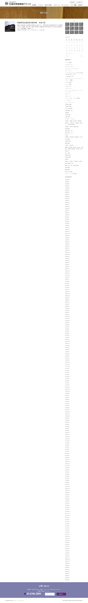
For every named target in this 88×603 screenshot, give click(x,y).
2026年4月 (67, 188)
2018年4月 (67, 358)
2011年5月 (67, 526)
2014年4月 (67, 453)
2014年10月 (67, 441)
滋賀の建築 (67, 143)
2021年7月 (67, 279)
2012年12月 (67, 486)
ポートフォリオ (65, 5)
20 (79, 48)
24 (71, 50)
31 (71, 53)
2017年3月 (67, 380)
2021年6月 (67, 281)
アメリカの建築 (68, 62)
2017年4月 (67, 378)
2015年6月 (67, 424)
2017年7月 (67, 372)
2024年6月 (67, 219)
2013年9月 (67, 467)
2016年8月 (67, 395)
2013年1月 (67, 484)
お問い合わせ (49, 594)
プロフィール (57, 5)
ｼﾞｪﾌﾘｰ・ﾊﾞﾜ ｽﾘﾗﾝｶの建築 (70, 173)
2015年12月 (67, 412)
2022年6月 (67, 260)
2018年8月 (67, 349)
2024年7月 (67, 217)
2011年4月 (67, 528)
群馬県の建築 (68, 155)
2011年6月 (67, 523)
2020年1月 (67, 314)
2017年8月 (67, 370)
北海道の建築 (68, 114)
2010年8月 (67, 544)
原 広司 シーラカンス (70, 118)
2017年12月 (67, 362)
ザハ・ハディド (68, 70)
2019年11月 (67, 318)
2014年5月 (67, 451)
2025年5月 (67, 204)
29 (66, 53)
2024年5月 (67, 221)
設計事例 (34, 5)
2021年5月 (67, 283)
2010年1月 (67, 557)
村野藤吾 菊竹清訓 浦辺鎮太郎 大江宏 (73, 137)
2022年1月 (67, 268)
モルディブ (67, 94)
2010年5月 (67, 548)
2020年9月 (67, 297)
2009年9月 (67, 565)
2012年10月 (67, 490)
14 (82, 45)
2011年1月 (67, 534)
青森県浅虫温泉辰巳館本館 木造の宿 (31, 22)
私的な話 (67, 151)
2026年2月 (67, 192)
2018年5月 (67, 356)
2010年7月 (67, 546)
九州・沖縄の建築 (68, 108)
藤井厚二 (67, 159)
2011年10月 (67, 515)
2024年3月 (67, 225)
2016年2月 (67, 407)
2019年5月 (67, 331)
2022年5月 (67, 262)
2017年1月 (67, 385)
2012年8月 (67, 494)
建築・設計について (36, 29)
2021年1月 (67, 289)
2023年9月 (67, 235)
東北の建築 (42, 29)
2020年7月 (67, 302)
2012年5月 (67, 501)
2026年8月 (67, 179)
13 (79, 45)
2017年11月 (67, 364)
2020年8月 (67, 300)
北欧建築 (67, 112)
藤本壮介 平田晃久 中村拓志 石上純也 (73, 161)
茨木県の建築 (68, 157)
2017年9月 (67, 368)
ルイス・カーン (68, 96)
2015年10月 (67, 416)
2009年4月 (67, 575)
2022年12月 (67, 250)
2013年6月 (67, 474)
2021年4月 (67, 285)
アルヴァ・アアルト (69, 66)
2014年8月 (67, 445)
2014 (74, 21)
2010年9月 (67, 542)
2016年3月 (67, 405)
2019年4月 (67, 333)
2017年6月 (67, 374)
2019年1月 (67, 339)
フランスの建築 (68, 82)
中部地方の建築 (68, 106)
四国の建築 (67, 128)
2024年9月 (67, 212)
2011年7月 (67, 521)
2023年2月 (67, 246)
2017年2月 (67, 382)
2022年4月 (67, 264)
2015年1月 (67, 434)
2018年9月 (67, 347)
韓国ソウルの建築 (68, 171)
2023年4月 (67, 242)
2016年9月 (67, 393)
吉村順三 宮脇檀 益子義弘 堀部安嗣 (73, 121)
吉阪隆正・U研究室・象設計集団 (71, 126)
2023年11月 (67, 231)
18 (74, 48)
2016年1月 (67, 409)
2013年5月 (67, 476)
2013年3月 (67, 480)
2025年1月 (67, 210)
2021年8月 (67, 277)
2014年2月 (67, 457)
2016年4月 (67, 403)
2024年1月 (67, 229)
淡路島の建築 (68, 141)
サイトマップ (21, 600)
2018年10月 (67, 345)
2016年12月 (67, 387)
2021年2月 (67, 287)
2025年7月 (67, 200)
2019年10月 (67, 320)
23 (69, 50)
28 (82, 50)
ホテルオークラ (68, 86)
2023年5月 (67, 239)
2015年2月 (67, 432)
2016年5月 (67, 401)
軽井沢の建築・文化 (69, 163)
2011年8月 (67, 519)
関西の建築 (67, 169)
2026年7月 (67, 181)
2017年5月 (67, 376)
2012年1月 (67, 509)
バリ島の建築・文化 (69, 76)
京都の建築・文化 (68, 110)
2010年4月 (67, 550)
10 (71, 45)
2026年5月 (67, 186)
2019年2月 (67, 337)
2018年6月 (67, 353)
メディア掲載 (73, 5)
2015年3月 (67, 430)
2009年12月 (67, 559)
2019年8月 (67, 324)
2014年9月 (67, 443)
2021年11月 (67, 273)
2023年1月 (67, 248)
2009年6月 (67, 571)
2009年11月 (67, 561)
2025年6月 (67, 202)
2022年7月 (67, 258)
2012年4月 (67, 503)
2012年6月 (67, 499)
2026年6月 (67, 183)
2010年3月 (67, 553)
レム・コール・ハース (69, 102)
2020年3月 (67, 310)
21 (82, 48)
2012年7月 (67, 496)
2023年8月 (67, 237)
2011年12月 (67, 511)
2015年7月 (67, 422)
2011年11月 (67, 513)
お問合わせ (79, 2)
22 (66, 50)
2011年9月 (67, 517)
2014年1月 (67, 459)
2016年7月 (67, 397)
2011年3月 (67, 530)
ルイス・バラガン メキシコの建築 (72, 98)
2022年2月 (67, 266)
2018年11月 (67, 343)
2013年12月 (67, 461)
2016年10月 (67, 391)
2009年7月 (67, 569)
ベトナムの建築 (68, 84)
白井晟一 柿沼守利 (69, 145)
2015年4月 (67, 428)
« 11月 (67, 56)
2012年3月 (67, 505)
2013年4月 (67, 478)
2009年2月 (67, 579)
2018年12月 (67, 341)
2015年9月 (67, 418)
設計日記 (80, 5)
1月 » (82, 56)
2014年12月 (67, 436)
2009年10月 (67, 563)
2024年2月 (67, 227)
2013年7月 (67, 472)
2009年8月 (67, 567)
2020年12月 (67, 291)
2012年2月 (67, 507)
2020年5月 (67, 306)
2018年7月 (67, 351)
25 (74, 50)
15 (66, 48)
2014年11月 (67, 438)
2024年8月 (67, 215)
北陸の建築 (67, 116)
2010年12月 (67, 536)
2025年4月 (67, 206)
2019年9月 (67, 322)
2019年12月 (67, 316)
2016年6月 (67, 399)
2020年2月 (67, 312)
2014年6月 (67, 449)
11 (74, 45)
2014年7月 (67, 447)
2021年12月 (67, 271)
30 (69, 53)
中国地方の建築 (68, 104)
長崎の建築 (67, 167)
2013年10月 (67, 465)
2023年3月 (67, 244)
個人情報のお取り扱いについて (11, 600)
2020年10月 (67, 295)
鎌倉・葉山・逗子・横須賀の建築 (72, 165)
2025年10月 (67, 196)
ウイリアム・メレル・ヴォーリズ (72, 68)
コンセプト (40, 5)
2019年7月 (67, 327)
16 (69, 48)
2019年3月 (67, 335)
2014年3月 (67, 455)
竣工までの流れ (48, 5)
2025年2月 (67, 208)
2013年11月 (67, 463)
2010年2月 (67, 555)
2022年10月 (67, 254)
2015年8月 (67, 420)
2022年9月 (67, 256)
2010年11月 (67, 538)
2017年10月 (67, 366)
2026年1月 (67, 194)
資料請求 (72, 2)
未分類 (66, 135)
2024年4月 (67, 223)
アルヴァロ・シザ (68, 64)
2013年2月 (67, 482)
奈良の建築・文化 (68, 130)
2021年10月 (67, 275)
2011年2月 (67, 532)
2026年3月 (67, 190)
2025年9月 (67, 198)
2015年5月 (67, 426)
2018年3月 (67, 360)
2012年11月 (67, 488)
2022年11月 (67, 252)
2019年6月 (67, 329)
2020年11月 (67, 293)
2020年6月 (67, 304)
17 (71, 48)
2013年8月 (67, 470)
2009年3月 (67, 577)
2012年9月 (67, 492)
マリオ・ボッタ (68, 88)
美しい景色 (67, 153)
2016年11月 (67, 389)
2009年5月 (67, 573)
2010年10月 (67, 540)
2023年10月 (67, 233)
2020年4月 (67, 308)
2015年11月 (67, 414)
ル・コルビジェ (68, 100)
